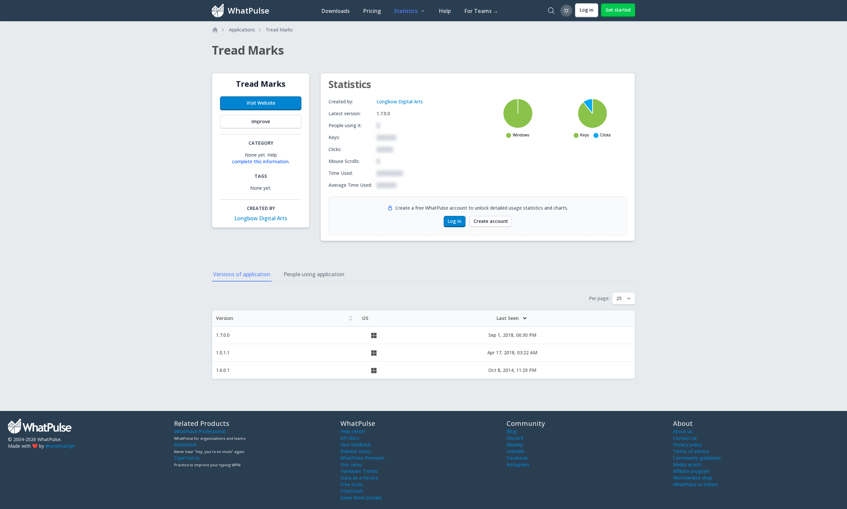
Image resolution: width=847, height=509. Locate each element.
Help (445, 11)
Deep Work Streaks (361, 497)
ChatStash (351, 491)
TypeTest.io (187, 458)
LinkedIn (515, 451)
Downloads (335, 11)
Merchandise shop (692, 478)
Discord (515, 438)
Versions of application (241, 274)
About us (682, 431)
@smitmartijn (60, 446)
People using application (314, 274)
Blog (512, 431)
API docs (349, 438)
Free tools (351, 484)
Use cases (351, 464)
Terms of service (691, 451)
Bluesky (515, 444)
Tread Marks (279, 29)
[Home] (215, 29)
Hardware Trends (359, 471)
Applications (242, 29)
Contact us (685, 438)
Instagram (518, 464)
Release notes (355, 451)
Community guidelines (697, 458)
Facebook (517, 458)
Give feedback (355, 444)
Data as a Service (359, 478)
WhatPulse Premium (362, 458)
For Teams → (481, 11)
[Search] (551, 11)
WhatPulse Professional (199, 431)
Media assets (687, 464)
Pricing (372, 11)
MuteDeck (185, 444)
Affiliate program (691, 471)
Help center (352, 431)
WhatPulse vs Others (695, 484)
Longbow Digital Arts (260, 218)
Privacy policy (687, 444)
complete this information (260, 161)
